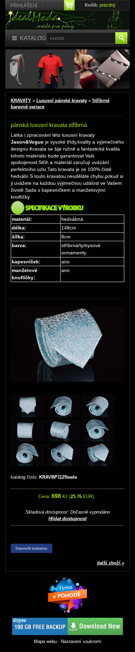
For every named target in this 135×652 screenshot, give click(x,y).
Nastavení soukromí (81, 641)
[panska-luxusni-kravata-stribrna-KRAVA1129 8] (63, 455)
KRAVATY (21, 100)
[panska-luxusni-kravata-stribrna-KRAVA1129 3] (98, 406)
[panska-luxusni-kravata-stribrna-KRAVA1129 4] (28, 431)
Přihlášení (23, 5)
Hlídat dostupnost (67, 518)
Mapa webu (45, 641)
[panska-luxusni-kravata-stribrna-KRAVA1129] (28, 406)
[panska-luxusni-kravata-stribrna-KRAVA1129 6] (98, 431)
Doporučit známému (31, 548)
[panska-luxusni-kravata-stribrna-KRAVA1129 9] (98, 455)
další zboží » (110, 562)
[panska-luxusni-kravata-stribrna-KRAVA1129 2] (63, 406)
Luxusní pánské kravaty (61, 100)
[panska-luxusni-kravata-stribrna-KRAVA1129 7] (28, 455)
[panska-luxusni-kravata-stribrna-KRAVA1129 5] (63, 431)
